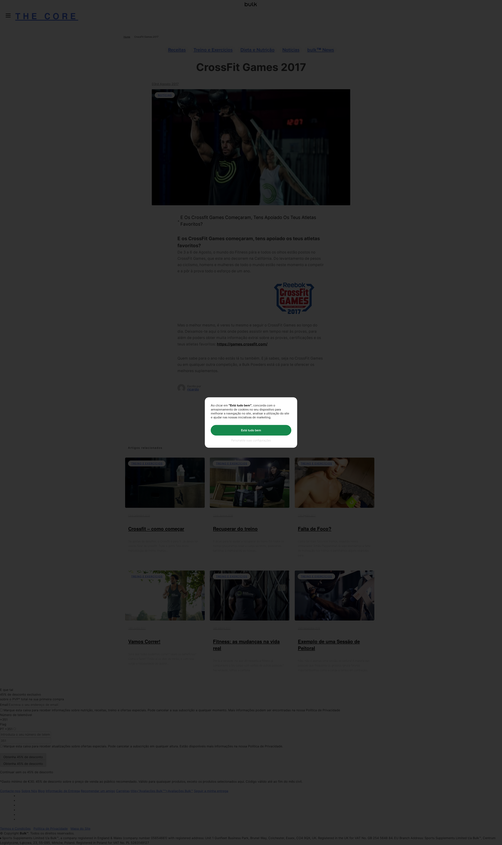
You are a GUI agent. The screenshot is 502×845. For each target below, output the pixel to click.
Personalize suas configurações (251, 440)
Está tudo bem (251, 430)
